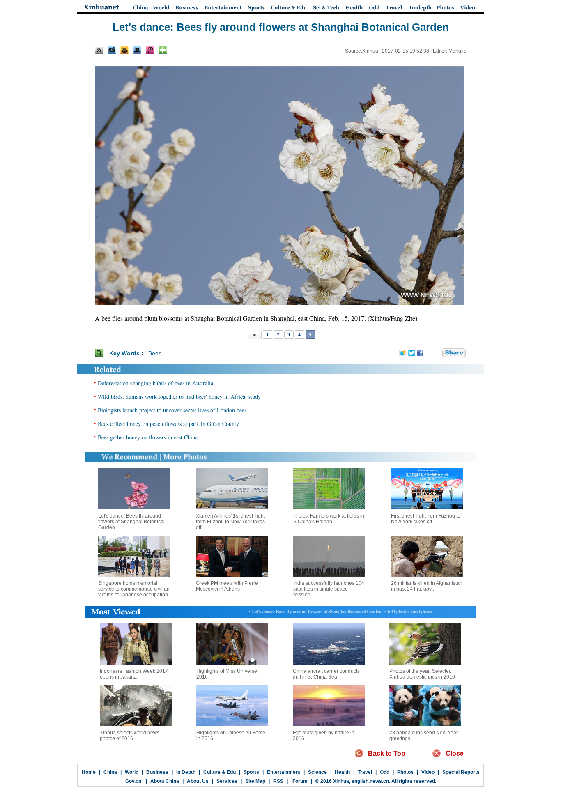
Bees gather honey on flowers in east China (148, 437)
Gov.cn (133, 781)
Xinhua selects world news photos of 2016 (129, 735)
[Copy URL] (137, 50)
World (131, 772)
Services (226, 781)
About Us (198, 781)
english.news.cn (370, 781)
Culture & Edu (219, 772)
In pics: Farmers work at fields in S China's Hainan (328, 518)
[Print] (124, 50)
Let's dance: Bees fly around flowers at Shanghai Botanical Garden (131, 521)
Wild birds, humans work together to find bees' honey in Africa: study (179, 396)
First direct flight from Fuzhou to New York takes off (425, 518)
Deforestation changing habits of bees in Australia (155, 383)
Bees (154, 353)
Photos (405, 772)
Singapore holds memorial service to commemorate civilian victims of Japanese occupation (134, 589)
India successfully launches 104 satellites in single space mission (328, 589)
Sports (251, 772)
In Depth (185, 772)
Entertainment (283, 772)
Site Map (255, 781)
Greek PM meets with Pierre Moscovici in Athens (227, 586)
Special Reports (461, 772)
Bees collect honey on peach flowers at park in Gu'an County (168, 424)
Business (157, 772)
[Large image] (150, 50)
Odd (384, 772)
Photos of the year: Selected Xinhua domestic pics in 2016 (422, 674)
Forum (299, 781)
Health (342, 772)
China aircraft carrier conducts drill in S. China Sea (326, 674)
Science (317, 772)
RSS (278, 781)
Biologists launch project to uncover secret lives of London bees (172, 410)
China (110, 772)
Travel (365, 772)
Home (89, 772)
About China (164, 781)
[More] (163, 50)
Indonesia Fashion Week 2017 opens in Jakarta (134, 674)
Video (428, 772)
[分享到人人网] (436, 353)
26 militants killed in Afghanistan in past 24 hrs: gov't (426, 586)
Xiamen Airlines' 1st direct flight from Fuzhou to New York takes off (230, 521)
